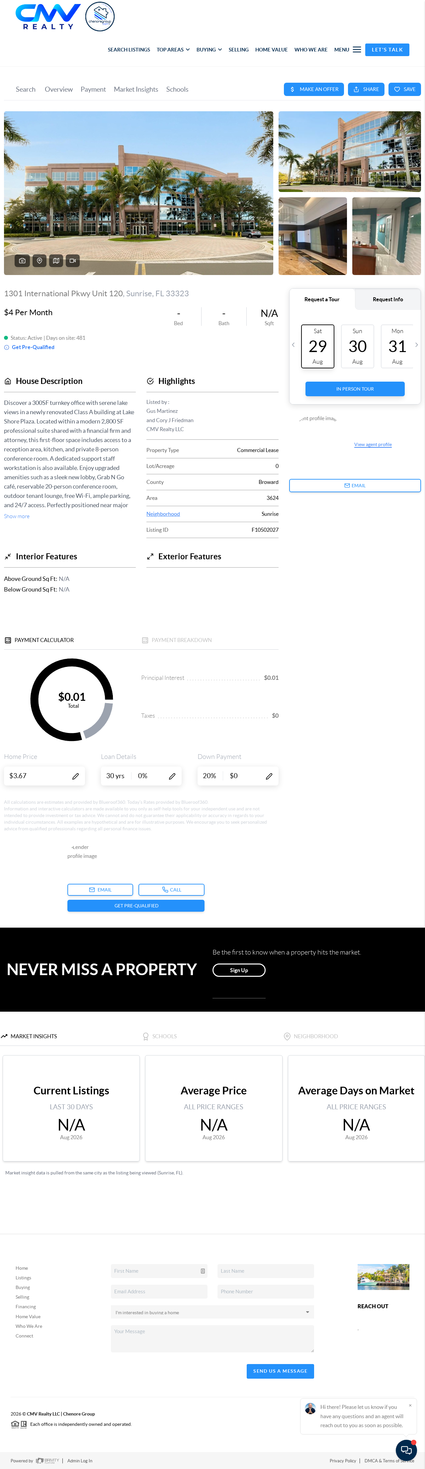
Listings (23, 1277)
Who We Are (29, 1326)
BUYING (206, 49)
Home (22, 1268)
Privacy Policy (343, 1460)
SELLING (239, 49)
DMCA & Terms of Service (389, 1460)
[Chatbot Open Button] (406, 1450)
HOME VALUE (271, 49)
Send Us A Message (280, 1371)
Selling (22, 1297)
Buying (23, 1287)
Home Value (28, 1316)
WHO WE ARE (311, 49)
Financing (26, 1306)
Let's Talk (387, 49)
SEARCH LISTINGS (129, 49)
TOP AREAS (170, 49)
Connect (24, 1335)
